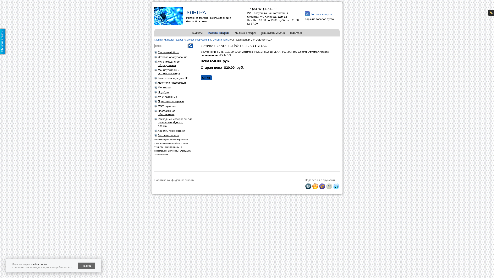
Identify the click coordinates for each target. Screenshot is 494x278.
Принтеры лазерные (171, 101)
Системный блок (168, 52)
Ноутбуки (163, 92)
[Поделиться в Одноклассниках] (315, 186)
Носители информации (172, 82)
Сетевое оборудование (172, 56)
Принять (86, 265)
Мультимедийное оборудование (169, 63)
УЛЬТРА (196, 12)
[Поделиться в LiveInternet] (336, 186)
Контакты (296, 32)
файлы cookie (39, 264)
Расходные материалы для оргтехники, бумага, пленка (175, 122)
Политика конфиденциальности (174, 179)
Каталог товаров (218, 32)
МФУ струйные (167, 106)
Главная (197, 32)
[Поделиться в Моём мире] (322, 186)
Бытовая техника (168, 135)
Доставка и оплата (273, 32)
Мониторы (164, 87)
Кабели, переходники (171, 130)
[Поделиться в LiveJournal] (329, 186)
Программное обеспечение (166, 112)
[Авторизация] (491, 13)
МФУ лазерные (167, 96)
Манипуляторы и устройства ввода (169, 71)
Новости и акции (245, 32)
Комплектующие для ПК (173, 78)
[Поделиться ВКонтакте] (308, 186)
